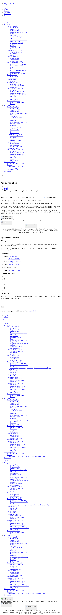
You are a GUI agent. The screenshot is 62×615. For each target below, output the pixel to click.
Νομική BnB (13, 519)
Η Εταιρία (6, 9)
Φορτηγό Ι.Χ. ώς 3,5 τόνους (18, 526)
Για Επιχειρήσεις (8, 535)
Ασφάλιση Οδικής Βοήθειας (15, 520)
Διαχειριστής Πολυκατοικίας (18, 500)
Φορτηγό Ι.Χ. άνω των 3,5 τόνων (19, 528)
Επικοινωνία (7, 14)
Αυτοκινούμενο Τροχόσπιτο (18, 477)
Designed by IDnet (33, 311)
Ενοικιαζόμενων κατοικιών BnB (19, 502)
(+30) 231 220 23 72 (15, 262)
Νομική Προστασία (12, 514)
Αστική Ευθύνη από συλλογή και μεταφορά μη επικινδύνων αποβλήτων (30, 505)
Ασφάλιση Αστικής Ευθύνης (15, 499)
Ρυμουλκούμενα (14, 485)
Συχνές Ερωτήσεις (10, 286)
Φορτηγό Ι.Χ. (14, 471)
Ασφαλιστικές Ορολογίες (12, 281)
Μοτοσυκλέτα (14, 468)
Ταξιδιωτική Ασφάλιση (13, 531)
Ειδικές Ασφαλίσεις (9, 589)
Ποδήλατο (13, 482)
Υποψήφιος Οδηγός (16, 483)
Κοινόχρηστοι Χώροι (16, 497)
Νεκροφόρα (13, 551)
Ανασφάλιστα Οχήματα (11, 284)
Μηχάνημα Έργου (15, 479)
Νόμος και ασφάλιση (11, 282)
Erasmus (12, 512)
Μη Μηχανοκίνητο (15, 569)
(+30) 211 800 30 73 (9, 3)
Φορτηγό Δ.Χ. (14, 473)
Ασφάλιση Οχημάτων (13, 464)
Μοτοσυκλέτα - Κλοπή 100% (18, 470)
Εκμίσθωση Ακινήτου (16, 515)
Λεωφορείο (13, 555)
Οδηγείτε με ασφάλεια (11, 289)
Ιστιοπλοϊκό (13, 490)
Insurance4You (13, 256)
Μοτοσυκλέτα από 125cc (17, 525)
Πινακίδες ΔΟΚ (14, 558)
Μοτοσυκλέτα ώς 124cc (17, 523)
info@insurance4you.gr (10, 5)
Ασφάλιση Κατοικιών (13, 493)
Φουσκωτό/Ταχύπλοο (16, 488)
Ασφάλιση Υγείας (12, 506)
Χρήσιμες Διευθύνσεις (11, 287)
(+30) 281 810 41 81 (14, 264)
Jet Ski (12, 491)
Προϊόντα (6, 11)
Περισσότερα (21, 250)
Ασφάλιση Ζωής (11, 511)
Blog (5, 15)
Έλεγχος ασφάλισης (11, 279)
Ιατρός (12, 503)
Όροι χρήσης (9, 276)
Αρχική (6, 8)
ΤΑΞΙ (11, 476)
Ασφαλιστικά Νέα (9, 189)
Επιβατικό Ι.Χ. (14, 465)
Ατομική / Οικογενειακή (17, 517)
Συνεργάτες (7, 12)
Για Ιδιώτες (7, 462)
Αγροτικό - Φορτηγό (16, 474)
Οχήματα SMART (15, 467)
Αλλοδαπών (13, 509)
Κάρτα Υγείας (14, 508)
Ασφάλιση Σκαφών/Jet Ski (14, 486)
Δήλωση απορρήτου (11, 278)
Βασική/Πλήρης (14, 494)
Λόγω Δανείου (14, 496)
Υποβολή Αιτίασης (11, 290)
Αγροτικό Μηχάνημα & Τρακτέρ (19, 480)
